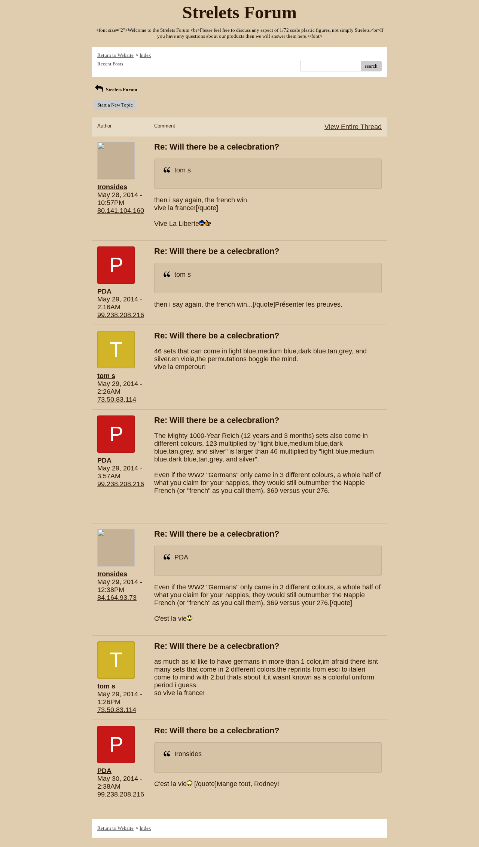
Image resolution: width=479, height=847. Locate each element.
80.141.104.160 (120, 210)
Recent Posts (110, 64)
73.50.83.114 (116, 399)
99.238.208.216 (120, 315)
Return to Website (115, 55)
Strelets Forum (121, 89)
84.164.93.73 (117, 597)
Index (145, 55)
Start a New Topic (115, 105)
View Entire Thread (353, 127)
